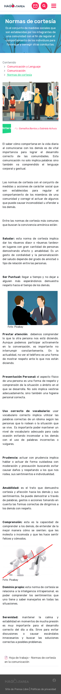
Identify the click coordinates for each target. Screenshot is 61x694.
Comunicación (16, 70)
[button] (35, 5)
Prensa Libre (21, 689)
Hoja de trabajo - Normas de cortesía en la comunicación (30, 659)
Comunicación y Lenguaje (23, 66)
